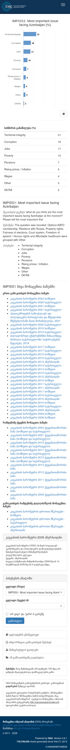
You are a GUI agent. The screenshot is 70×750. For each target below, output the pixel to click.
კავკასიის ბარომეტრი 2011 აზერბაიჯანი (35, 387)
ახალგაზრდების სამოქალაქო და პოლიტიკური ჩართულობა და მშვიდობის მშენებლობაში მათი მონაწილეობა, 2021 (35, 317)
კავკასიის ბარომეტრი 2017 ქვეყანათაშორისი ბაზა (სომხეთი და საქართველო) (38, 451)
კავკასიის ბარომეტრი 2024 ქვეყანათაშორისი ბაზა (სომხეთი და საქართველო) (38, 429)
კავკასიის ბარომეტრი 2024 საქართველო (35, 302)
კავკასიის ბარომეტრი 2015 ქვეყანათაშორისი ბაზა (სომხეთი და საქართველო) (38, 459)
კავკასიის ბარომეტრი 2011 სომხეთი (32, 391)
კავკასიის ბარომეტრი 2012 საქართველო (35, 373)
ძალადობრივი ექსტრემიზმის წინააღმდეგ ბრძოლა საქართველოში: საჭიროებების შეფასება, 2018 (35, 339)
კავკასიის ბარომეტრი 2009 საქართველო (35, 406)
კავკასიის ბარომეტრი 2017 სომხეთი (32, 347)
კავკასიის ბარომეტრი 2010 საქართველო (35, 395)
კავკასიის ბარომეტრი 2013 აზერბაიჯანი (35, 361)
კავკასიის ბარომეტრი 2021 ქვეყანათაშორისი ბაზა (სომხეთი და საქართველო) (38, 437)
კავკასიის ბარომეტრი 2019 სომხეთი (32, 328)
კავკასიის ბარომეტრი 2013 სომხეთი (32, 369)
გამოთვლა (15, 621)
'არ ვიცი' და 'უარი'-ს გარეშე (27, 614)
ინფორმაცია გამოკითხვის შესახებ (30, 642)
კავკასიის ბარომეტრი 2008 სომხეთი (32, 417)
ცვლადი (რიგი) (15, 586)
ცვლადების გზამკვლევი (24, 634)
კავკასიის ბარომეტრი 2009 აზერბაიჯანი (35, 410)
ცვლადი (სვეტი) (16, 600)
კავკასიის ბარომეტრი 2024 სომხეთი (32, 298)
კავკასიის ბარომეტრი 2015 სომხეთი (32, 354)
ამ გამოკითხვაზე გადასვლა (27, 657)
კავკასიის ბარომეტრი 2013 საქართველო (35, 365)
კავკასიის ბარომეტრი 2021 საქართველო (35, 309)
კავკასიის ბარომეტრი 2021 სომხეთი (32, 306)
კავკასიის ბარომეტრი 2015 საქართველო (35, 358)
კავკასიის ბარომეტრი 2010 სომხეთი (32, 402)
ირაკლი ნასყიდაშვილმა (26, 728)
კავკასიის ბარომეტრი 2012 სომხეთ (32, 380)
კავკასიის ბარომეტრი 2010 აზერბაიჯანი (35, 399)
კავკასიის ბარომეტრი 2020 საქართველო (35, 324)
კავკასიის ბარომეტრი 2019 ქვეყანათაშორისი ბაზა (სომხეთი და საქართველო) (38, 444)
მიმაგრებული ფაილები (23, 650)
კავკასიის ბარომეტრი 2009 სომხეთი (32, 413)
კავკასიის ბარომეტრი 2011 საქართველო (35, 384)
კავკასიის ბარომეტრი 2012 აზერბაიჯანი (35, 376)
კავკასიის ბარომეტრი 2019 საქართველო (35, 332)
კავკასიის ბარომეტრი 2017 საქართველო (35, 350)
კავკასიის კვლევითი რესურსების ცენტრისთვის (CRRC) (32, 724)
